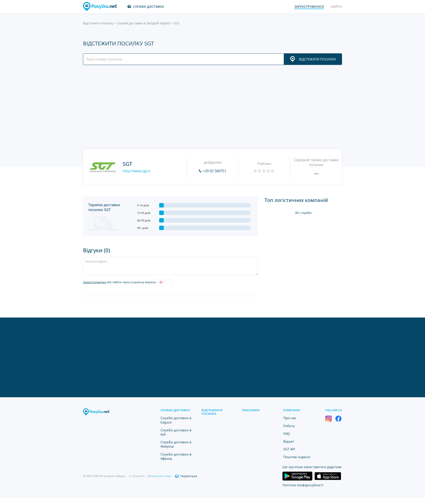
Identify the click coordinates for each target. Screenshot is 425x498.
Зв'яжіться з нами (159, 476)
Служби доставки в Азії (175, 432)
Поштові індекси (296, 457)
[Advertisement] (211, 107)
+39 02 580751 (214, 171)
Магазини (250, 410)
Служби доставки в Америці (175, 444)
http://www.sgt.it (136, 171)
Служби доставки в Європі (175, 420)
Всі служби (303, 213)
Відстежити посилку (98, 23)
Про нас (289, 418)
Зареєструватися (94, 282)
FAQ (286, 433)
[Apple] (169, 282)
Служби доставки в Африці (175, 456)
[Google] (161, 282)
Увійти (336, 6)
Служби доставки (148, 6)
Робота (289, 426)
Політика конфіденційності (302, 485)
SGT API (289, 449)
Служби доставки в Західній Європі (143, 23)
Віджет (288, 441)
